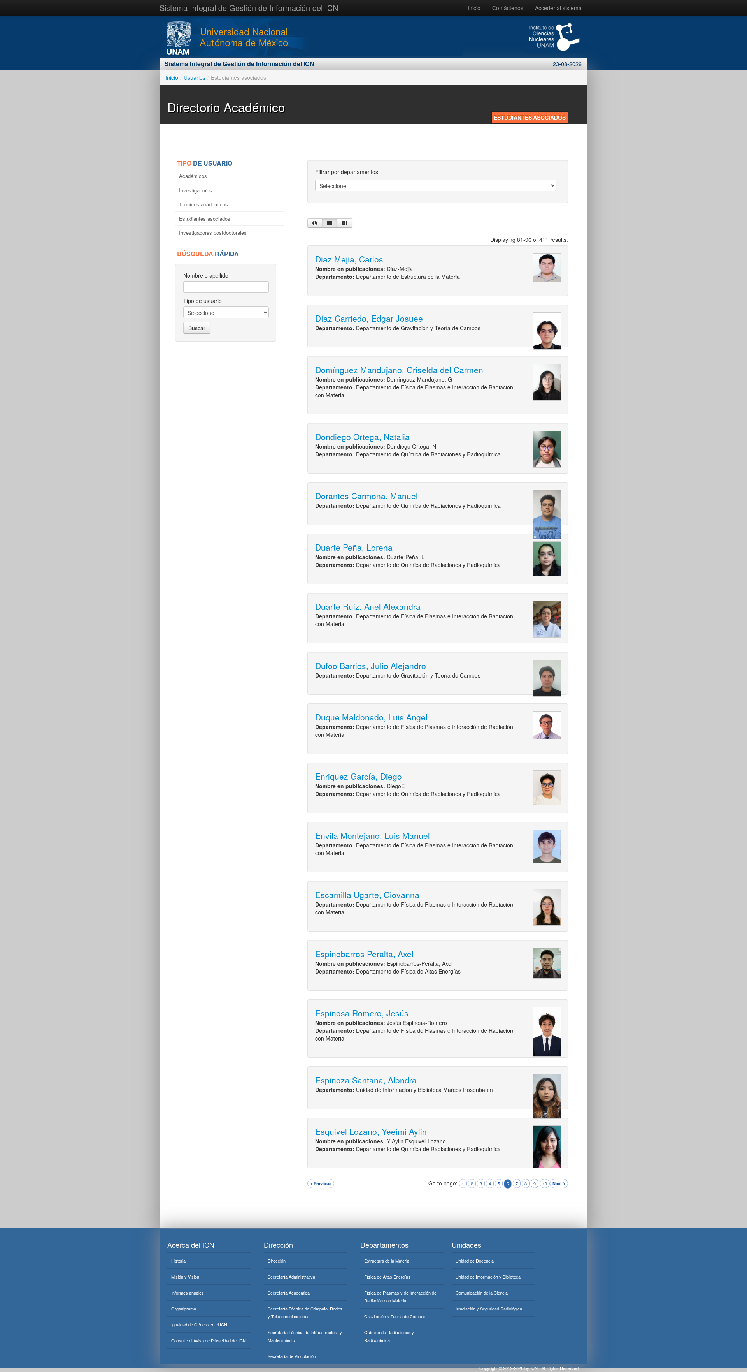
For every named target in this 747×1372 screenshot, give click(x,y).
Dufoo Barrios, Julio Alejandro (370, 665)
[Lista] (329, 223)
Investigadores (196, 190)
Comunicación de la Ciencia (482, 1292)
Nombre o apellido (205, 275)
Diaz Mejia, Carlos (349, 259)
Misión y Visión (185, 1276)
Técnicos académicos (204, 204)
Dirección (277, 1261)
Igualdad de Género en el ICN (199, 1324)
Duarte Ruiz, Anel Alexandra (368, 606)
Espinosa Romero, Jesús (362, 1013)
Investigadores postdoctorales (213, 232)
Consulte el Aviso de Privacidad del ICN (208, 1340)
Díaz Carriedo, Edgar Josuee (369, 318)
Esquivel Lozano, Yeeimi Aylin (371, 1131)
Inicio (474, 8)
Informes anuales (187, 1292)
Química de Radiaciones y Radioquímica (389, 1336)
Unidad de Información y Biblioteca (488, 1276)
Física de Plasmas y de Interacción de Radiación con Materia (400, 1296)
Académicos (194, 176)
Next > (558, 1183)
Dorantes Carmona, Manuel (366, 496)
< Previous (320, 1183)
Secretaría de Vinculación (292, 1356)
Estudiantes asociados (205, 218)
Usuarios (194, 77)
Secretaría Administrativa (291, 1276)
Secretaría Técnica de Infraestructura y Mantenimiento (305, 1336)
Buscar (196, 328)
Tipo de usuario (202, 301)
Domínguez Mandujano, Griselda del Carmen (399, 369)
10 (544, 1183)
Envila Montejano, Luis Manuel (372, 835)
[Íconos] (344, 223)
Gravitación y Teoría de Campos (395, 1316)
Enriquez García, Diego (358, 776)
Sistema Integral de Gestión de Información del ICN (249, 7)
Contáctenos (507, 8)
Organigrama (183, 1308)
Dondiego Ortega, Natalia (362, 436)
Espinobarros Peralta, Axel (364, 954)
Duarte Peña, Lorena (354, 547)
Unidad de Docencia (475, 1261)
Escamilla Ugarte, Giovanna (367, 894)
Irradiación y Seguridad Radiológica (489, 1308)
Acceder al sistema (558, 8)
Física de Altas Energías (387, 1276)
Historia (178, 1261)
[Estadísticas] (314, 223)
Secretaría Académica (289, 1292)
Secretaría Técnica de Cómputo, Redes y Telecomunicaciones (305, 1312)
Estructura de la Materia (386, 1261)
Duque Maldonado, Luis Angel (371, 717)
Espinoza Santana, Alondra (366, 1080)
